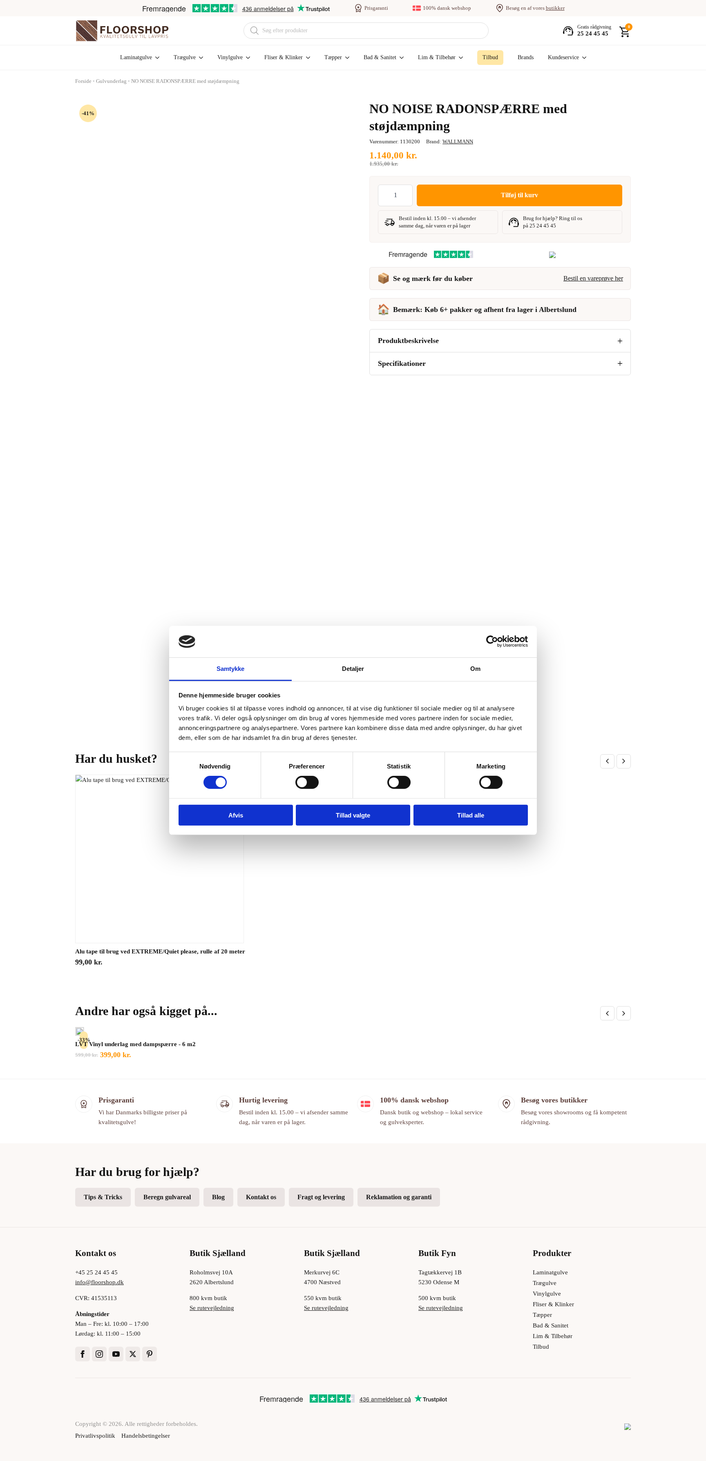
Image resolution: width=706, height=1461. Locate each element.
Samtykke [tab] (231, 668)
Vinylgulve (230, 57)
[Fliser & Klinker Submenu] (306, 57)
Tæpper (333, 57)
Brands (526, 57)
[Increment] (406, 195)
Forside (83, 81)
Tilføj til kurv (519, 195)
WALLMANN (457, 141)
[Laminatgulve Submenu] (155, 57)
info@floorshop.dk (99, 1282)
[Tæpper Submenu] (345, 57)
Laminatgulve (136, 57)
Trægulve (185, 57)
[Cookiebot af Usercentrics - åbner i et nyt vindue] (492, 641)
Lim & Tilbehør (437, 57)
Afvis (235, 814)
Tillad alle (470, 814)
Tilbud (541, 1346)
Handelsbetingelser (145, 1435)
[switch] (307, 782)
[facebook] (82, 1354)
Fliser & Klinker (283, 57)
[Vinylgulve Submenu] (246, 57)
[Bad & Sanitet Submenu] (400, 57)
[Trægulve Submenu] (199, 57)
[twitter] (132, 1354)
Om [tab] (475, 668)
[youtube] (116, 1354)
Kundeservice (563, 57)
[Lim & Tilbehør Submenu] (459, 57)
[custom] (149, 1354)
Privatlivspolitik (95, 1435)
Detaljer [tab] (353, 668)
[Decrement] (384, 195)
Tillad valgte (353, 814)
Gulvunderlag (111, 81)
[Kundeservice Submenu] (582, 57)
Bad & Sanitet (380, 57)
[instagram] (99, 1354)
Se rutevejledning (212, 1308)
